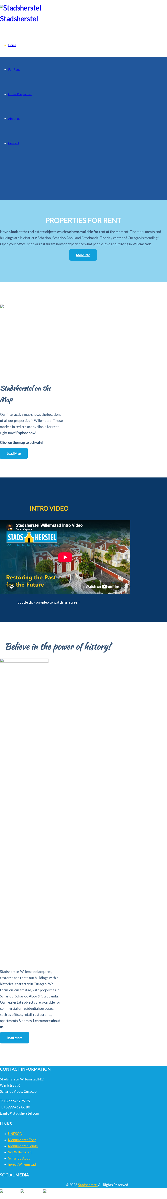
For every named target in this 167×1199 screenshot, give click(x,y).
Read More (14, 1038)
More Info (83, 255)
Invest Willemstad (22, 1164)
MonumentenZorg (22, 1140)
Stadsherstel (19, 18)
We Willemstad (20, 1152)
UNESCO (15, 1134)
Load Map (14, 453)
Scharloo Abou (19, 1158)
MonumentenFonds (23, 1146)
